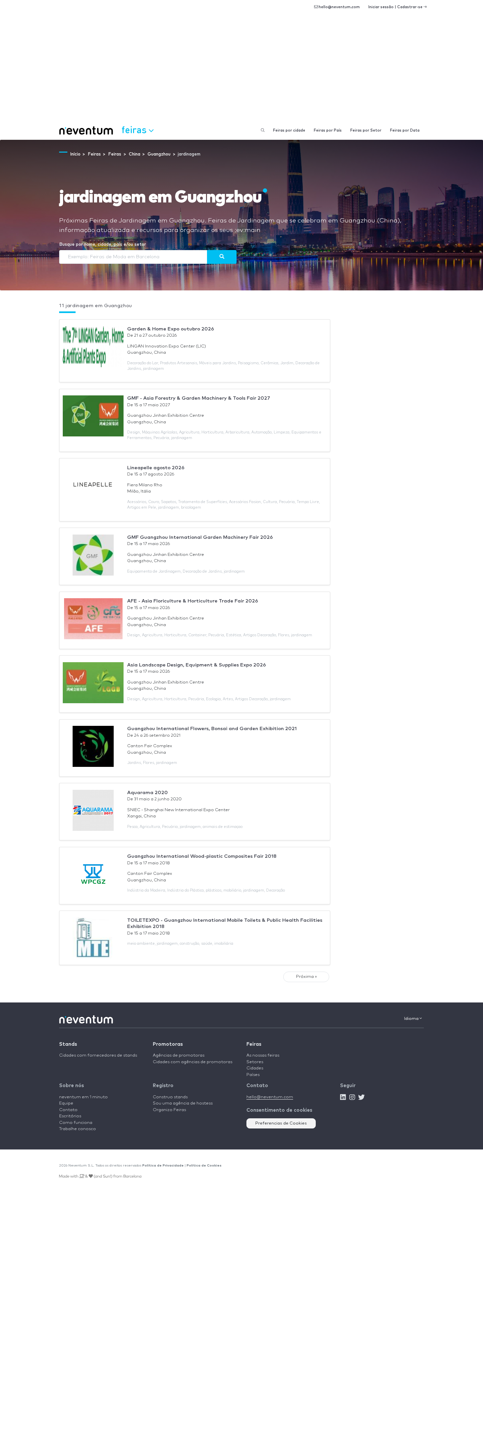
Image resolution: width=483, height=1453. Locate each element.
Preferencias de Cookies (281, 1123)
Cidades (254, 1068)
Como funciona (75, 1123)
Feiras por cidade (289, 130)
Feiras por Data (405, 130)
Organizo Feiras (169, 1110)
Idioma (412, 1019)
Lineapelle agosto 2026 (155, 467)
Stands (68, 1044)
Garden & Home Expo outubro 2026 (170, 328)
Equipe (66, 1103)
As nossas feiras (262, 1055)
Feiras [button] (135, 129)
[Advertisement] (241, 72)
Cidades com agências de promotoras (192, 1062)
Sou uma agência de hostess (183, 1103)
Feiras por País (328, 130)
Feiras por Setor (365, 130)
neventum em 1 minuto (83, 1097)
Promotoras (168, 1044)
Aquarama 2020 (147, 792)
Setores (254, 1062)
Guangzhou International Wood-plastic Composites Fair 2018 (202, 856)
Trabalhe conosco (77, 1129)
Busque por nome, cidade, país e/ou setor (102, 244)
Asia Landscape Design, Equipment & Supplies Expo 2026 (196, 665)
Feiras (253, 1044)
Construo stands (170, 1097)
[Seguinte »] (222, 257)
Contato (68, 1110)
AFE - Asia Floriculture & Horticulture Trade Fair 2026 (192, 601)
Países (253, 1075)
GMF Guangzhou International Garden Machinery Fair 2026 (200, 537)
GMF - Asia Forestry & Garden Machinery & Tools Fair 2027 (198, 398)
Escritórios (70, 1116)
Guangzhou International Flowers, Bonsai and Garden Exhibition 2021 (212, 728)
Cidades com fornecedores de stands (98, 1055)
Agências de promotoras (178, 1055)
